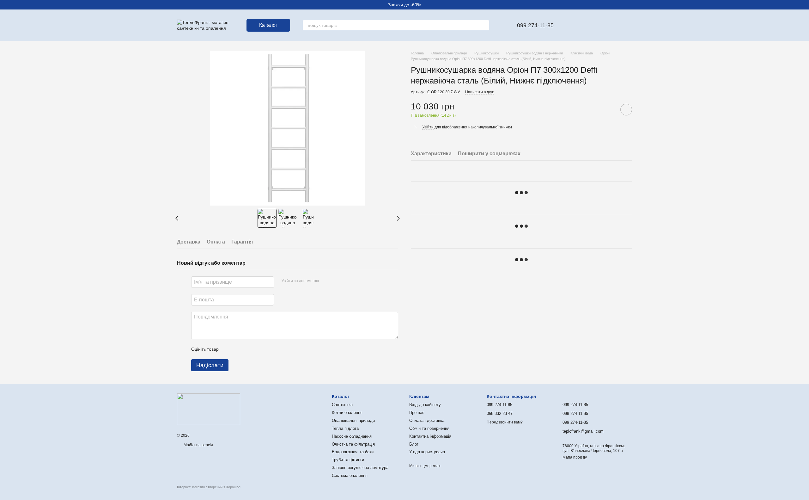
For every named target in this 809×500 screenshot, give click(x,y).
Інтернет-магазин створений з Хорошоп (208, 487)
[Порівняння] (594, 25)
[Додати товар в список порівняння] (608, 109)
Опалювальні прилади (353, 420)
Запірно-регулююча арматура (360, 467)
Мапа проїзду (575, 457)
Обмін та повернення (429, 428)
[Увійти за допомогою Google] (336, 281)
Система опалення (350, 475)
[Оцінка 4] (259, 349)
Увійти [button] (428, 127)
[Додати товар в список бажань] (626, 109)
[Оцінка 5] (270, 349)
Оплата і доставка (426, 420)
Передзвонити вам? (505, 422)
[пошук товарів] (484, 25)
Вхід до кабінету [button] (425, 404)
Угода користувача (427, 451)
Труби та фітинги (348, 459)
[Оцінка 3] (249, 349)
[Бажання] (578, 25)
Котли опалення (347, 412)
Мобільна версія (198, 445)
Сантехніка (342, 404)
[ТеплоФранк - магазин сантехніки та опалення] (208, 409)
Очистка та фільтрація (353, 444)
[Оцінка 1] (229, 349)
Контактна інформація (430, 436)
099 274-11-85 (535, 25)
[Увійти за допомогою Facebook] (326, 281)
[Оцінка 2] (239, 349)
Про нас (416, 412)
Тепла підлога (345, 428)
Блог (413, 444)
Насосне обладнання (352, 436)
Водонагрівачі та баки (353, 451)
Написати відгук (479, 92)
